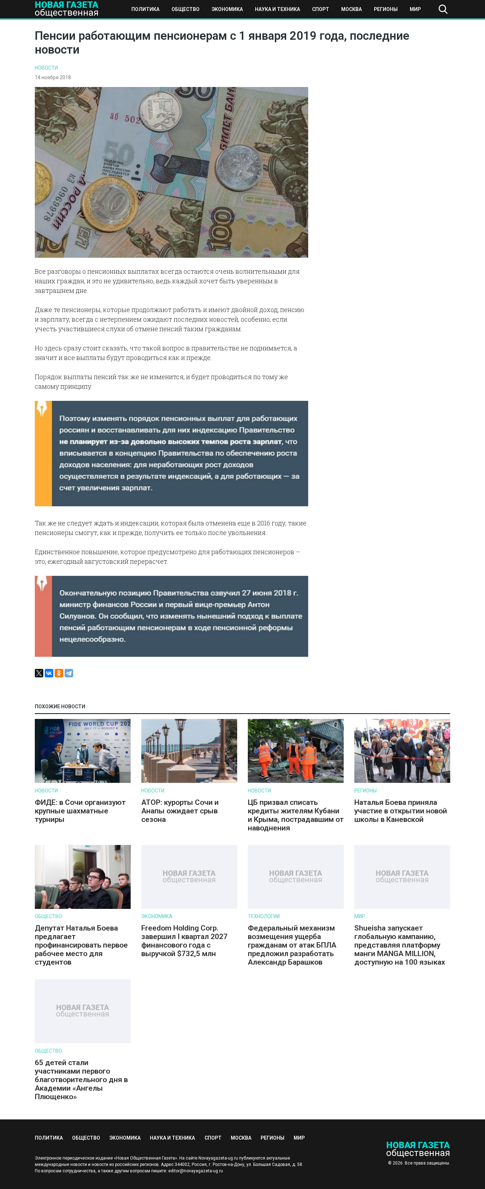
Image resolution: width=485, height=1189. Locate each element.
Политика (145, 9)
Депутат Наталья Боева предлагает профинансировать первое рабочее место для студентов (81, 945)
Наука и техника (277, 9)
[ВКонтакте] (49, 673)
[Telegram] (69, 673)
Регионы (386, 9)
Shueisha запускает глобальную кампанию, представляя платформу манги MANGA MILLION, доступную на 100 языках (400, 945)
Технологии (264, 916)
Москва (351, 9)
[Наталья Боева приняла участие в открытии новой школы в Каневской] (402, 781)
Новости (46, 68)
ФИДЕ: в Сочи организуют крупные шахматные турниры (80, 811)
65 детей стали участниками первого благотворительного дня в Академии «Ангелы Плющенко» (81, 1079)
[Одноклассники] (59, 673)
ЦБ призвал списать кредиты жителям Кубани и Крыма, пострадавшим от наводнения (296, 815)
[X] (39, 673)
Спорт (320, 9)
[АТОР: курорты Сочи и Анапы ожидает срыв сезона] (189, 781)
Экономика (227, 9)
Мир (415, 9)
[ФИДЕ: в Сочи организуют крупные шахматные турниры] (83, 781)
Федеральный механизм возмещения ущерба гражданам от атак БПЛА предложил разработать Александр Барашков (292, 945)
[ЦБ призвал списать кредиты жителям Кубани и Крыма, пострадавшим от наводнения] (296, 781)
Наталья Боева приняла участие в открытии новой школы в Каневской (400, 811)
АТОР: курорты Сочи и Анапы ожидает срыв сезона (180, 811)
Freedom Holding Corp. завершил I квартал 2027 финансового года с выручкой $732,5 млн (184, 941)
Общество (185, 9)
